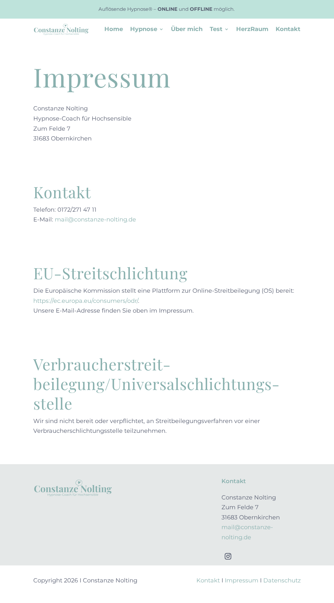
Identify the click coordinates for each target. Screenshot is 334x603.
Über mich (187, 30)
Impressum (241, 580)
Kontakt (288, 30)
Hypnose (143, 30)
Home (113, 30)
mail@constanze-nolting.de (95, 219)
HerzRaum (252, 30)
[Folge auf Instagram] (228, 556)
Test (216, 30)
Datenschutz (282, 580)
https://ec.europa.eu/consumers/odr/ (85, 300)
